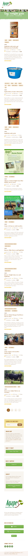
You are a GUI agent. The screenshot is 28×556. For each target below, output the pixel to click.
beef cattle (7, 83)
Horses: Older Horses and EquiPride (14, 250)
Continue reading (7, 60)
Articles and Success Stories (10, 244)
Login (15, 535)
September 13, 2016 (7, 318)
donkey (10, 40)
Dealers (15, 526)
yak (5, 87)
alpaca (6, 176)
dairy (6, 40)
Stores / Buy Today (14, 451)
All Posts (12, 15)
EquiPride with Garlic (10, 133)
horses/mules (15, 40)
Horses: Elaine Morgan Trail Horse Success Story (13, 315)
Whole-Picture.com (13, 553)
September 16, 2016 (7, 252)
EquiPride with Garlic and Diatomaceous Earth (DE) (11, 47)
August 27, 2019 (7, 135)
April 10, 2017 (6, 184)
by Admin (14, 186)
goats (9, 85)
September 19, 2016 (7, 228)
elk (5, 85)
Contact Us (14, 464)
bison (12, 83)
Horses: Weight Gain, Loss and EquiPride (12, 275)
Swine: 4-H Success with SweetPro (13, 226)
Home (7, 15)
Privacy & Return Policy (14, 531)
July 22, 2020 (6, 49)
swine (6, 221)
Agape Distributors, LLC (17, 552)
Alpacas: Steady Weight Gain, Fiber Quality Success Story (13, 181)
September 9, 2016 (7, 394)
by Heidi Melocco (15, 51)
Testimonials (11, 176)
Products (7, 42)
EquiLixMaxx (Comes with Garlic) (13, 91)
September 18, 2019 (7, 93)
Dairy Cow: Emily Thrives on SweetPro (12, 391)
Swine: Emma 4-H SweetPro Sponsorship (11, 352)
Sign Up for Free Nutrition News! (14, 486)
